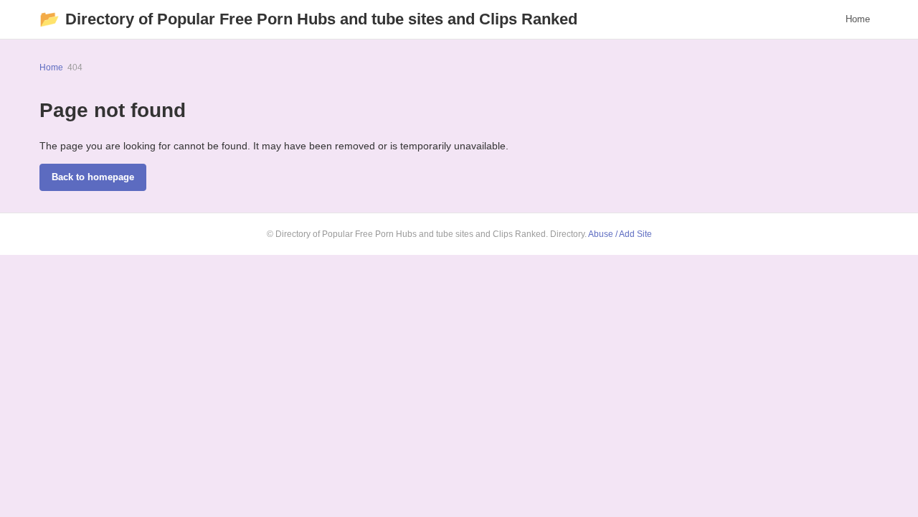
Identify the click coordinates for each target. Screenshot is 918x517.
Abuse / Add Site (620, 234)
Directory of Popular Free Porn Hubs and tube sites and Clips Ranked (308, 19)
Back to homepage (93, 177)
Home (858, 19)
